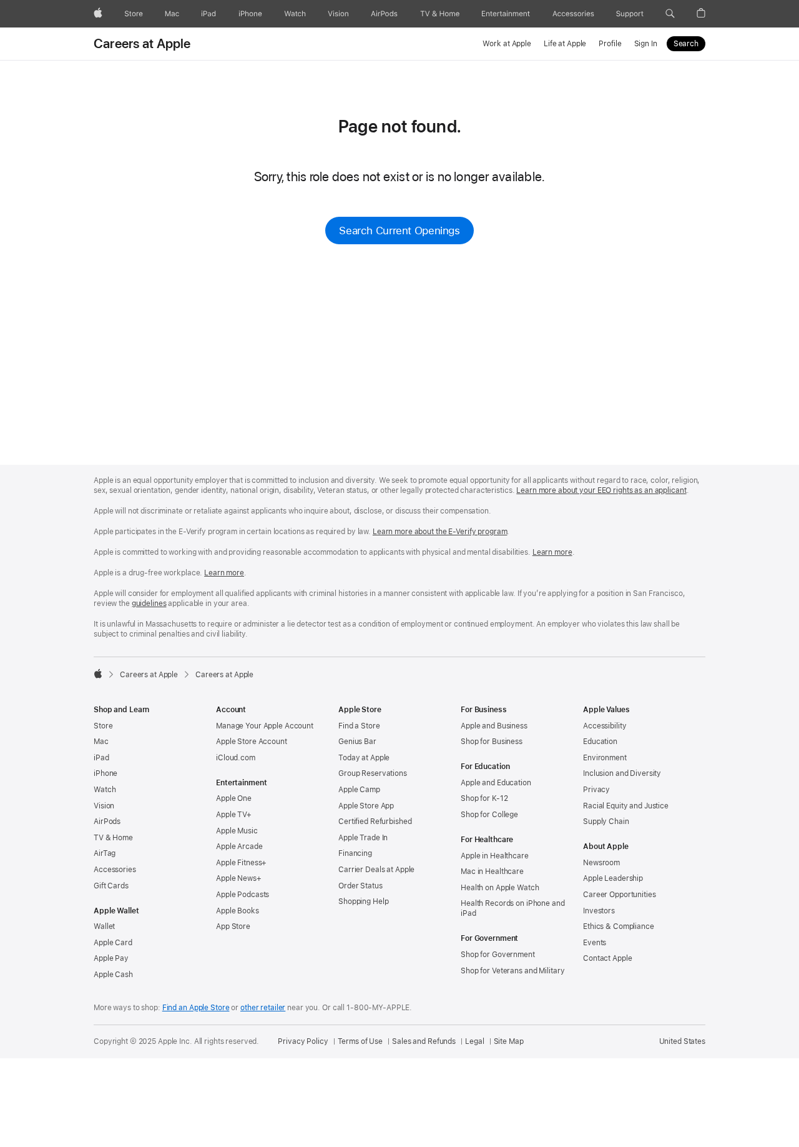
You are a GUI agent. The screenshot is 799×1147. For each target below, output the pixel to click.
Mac (101, 741)
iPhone (105, 773)
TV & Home (113, 837)
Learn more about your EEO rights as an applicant (601, 490)
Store (103, 726)
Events (594, 942)
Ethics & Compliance (618, 926)
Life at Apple (565, 43)
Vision (104, 806)
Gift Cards (111, 885)
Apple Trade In (363, 837)
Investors (599, 910)
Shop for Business (491, 741)
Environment (605, 757)
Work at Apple (507, 43)
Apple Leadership (613, 878)
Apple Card (113, 942)
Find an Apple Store (196, 1007)
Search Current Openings (399, 230)
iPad (101, 757)
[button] (670, 13)
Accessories (115, 869)
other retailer (262, 1007)
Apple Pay (111, 958)
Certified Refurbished (374, 821)
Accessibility (604, 726)
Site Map (509, 1041)
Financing (355, 853)
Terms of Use (360, 1041)
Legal (474, 1041)
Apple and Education (496, 782)
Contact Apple (607, 958)
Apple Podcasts (242, 894)
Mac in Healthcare (492, 871)
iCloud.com (235, 757)
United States (682, 1041)
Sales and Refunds (424, 1041)
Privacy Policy (303, 1041)
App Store (233, 926)
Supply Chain (606, 821)
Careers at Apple (142, 43)
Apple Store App (366, 806)
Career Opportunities (619, 894)
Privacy (596, 789)
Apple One (234, 798)
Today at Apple (364, 757)
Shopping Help (363, 901)
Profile (610, 43)
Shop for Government (498, 954)
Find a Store (359, 726)
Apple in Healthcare (495, 856)
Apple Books (237, 910)
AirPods (107, 821)
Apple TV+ (234, 814)
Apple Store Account (251, 741)
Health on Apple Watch (500, 887)
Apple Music (237, 831)
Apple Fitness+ (241, 862)
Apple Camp (359, 789)
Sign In (645, 43)
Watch (104, 789)
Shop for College (489, 814)
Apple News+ (239, 878)
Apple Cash (113, 974)
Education (600, 741)
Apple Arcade (239, 846)
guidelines (149, 603)
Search (686, 43)
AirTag (104, 853)
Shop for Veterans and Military (512, 970)
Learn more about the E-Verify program (440, 531)
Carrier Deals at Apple (376, 869)
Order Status (360, 885)
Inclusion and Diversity (622, 773)
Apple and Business (494, 726)
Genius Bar (357, 741)
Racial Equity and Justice (626, 806)
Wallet (104, 926)
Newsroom (601, 862)
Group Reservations (372, 773)
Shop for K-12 (484, 798)
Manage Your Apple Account (264, 726)
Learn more (552, 552)
